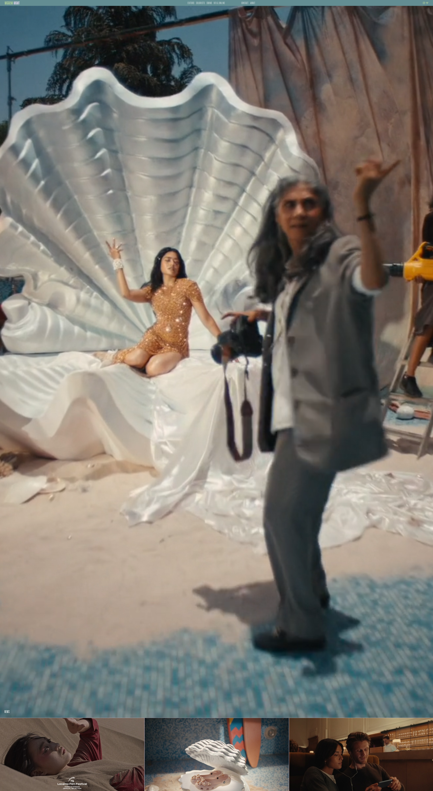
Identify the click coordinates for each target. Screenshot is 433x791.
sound (209, 3)
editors (191, 3)
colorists (200, 3)
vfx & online (219, 3)
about (252, 3)
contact (245, 3)
